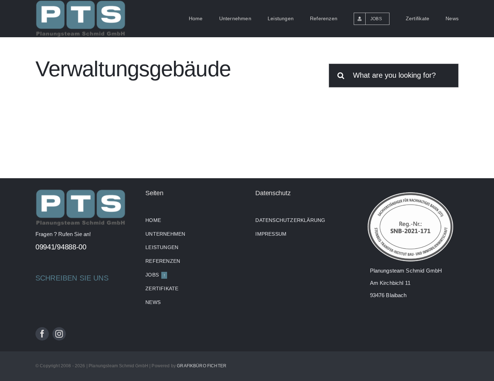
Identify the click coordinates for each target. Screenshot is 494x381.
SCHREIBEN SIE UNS (71, 278)
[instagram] (59, 334)
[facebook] (42, 334)
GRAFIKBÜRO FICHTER (201, 365)
